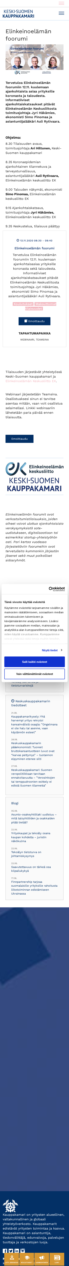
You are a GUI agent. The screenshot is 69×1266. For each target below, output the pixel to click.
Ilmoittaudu (36, 321)
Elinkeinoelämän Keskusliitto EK (31, 381)
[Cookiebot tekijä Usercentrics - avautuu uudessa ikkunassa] (49, 589)
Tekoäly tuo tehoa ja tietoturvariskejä (24, 683)
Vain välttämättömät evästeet (34, 673)
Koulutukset (23, 304)
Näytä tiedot (50, 650)
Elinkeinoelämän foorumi (34, 248)
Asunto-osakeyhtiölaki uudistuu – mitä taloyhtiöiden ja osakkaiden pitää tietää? (34, 818)
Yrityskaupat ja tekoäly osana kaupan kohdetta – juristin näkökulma (30, 837)
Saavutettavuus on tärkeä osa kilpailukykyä (31, 868)
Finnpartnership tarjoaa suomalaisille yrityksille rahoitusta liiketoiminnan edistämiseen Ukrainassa (34, 887)
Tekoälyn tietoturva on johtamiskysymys (26, 854)
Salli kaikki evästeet (34, 661)
